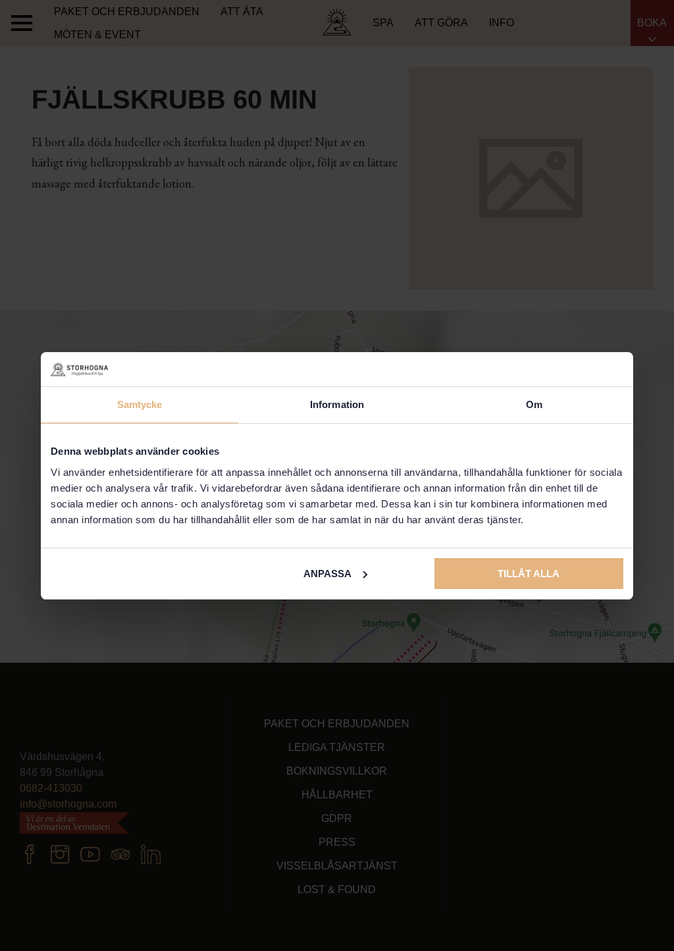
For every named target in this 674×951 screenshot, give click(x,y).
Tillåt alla (528, 573)
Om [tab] (534, 404)
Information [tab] (337, 404)
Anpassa (327, 573)
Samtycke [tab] (140, 404)
